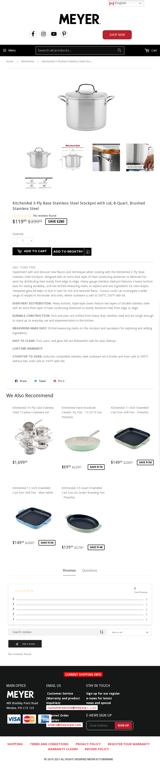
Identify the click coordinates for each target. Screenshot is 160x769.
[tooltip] (88, 252)
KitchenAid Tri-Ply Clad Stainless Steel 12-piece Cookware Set (33, 437)
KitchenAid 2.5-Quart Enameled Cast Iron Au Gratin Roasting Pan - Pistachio (83, 519)
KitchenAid (27, 61)
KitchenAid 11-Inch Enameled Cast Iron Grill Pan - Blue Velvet (32, 517)
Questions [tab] (89, 570)
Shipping (15, 744)
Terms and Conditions (49, 744)
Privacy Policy (88, 744)
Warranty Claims (63, 749)
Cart (154, 50)
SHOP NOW (117, 34)
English (120, 3)
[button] (83, 215)
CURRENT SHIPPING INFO (83, 674)
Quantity (18, 234)
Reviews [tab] (69, 570)
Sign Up (123, 725)
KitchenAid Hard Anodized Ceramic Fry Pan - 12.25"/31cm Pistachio (82, 439)
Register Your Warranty (129, 744)
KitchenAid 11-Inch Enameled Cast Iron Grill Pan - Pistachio (131, 437)
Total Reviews (140, 592)
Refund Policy (97, 749)
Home (9, 61)
